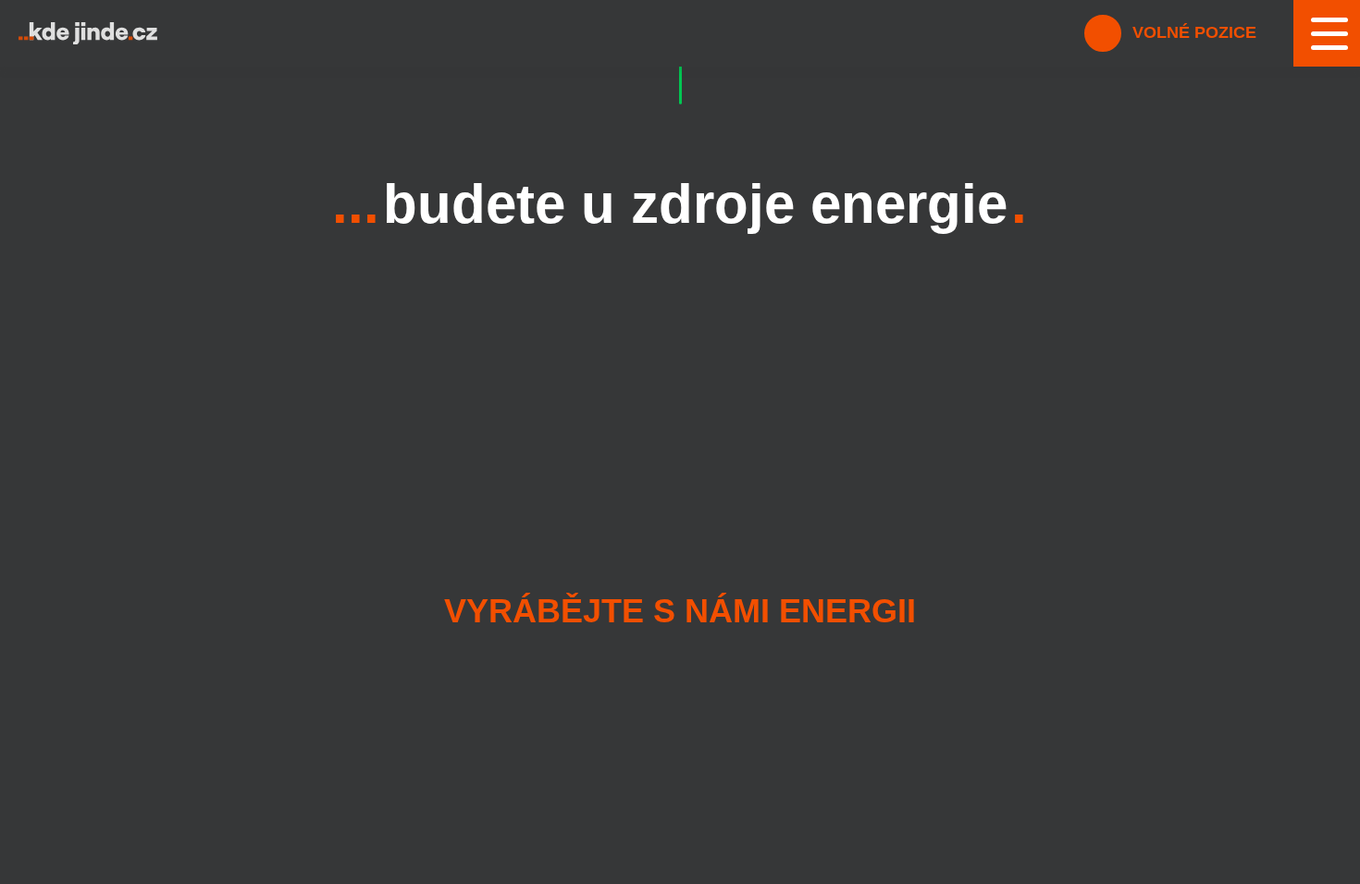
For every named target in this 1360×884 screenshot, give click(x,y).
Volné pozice (1192, 32)
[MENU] (1326, 33)
